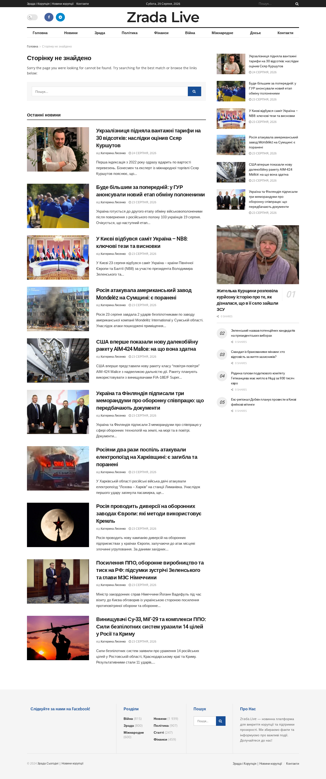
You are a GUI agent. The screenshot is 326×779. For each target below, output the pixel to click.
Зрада (100, 33)
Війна (190, 33)
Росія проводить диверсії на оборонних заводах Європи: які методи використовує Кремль (148, 513)
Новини (71, 33)
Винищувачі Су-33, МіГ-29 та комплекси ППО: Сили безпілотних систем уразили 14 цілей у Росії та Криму (151, 626)
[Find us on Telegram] (60, 17)
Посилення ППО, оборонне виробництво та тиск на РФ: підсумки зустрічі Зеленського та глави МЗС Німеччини (150, 570)
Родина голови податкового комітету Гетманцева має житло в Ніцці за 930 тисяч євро (262, 378)
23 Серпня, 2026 (143, 202)
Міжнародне (222, 33)
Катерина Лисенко (113, 153)
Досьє (255, 33)
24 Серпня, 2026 (143, 153)
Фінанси (161, 33)
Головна (40, 33)
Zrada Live (163, 17)
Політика (129, 33)
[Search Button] (296, 3)
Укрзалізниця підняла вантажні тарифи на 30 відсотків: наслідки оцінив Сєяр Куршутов (148, 138)
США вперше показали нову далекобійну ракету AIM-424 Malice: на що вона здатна (270, 169)
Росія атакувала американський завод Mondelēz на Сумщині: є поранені (273, 142)
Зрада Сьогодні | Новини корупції (60, 763)
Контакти (82, 3)
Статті (159, 732)
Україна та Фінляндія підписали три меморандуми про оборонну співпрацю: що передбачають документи (150, 400)
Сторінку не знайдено (57, 46)
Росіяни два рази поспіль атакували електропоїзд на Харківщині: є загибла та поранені (146, 457)
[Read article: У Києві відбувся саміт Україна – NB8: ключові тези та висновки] (58, 257)
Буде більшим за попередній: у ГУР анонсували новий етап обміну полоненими (272, 88)
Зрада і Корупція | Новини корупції (50, 3)
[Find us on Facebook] (48, 17)
